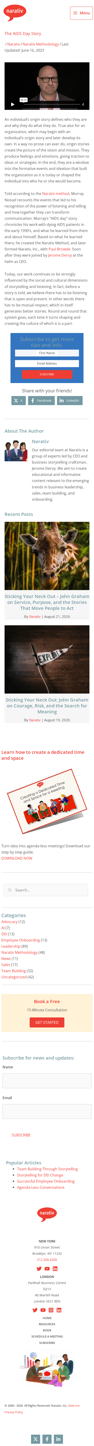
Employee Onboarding (20, 940)
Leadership (11, 946)
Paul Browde (59, 249)
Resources (47, 1324)
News (6, 958)
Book (47, 1330)
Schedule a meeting (47, 1336)
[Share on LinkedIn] (58, 1439)
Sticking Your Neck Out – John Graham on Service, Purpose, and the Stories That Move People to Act (47, 602)
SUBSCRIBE (47, 374)
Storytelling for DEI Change (40, 1175)
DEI (4, 933)
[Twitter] (35, 1310)
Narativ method (55, 193)
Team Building (13, 970)
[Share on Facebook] (47, 1439)
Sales (5, 964)
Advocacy (9, 921)
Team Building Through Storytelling (47, 1168)
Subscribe (47, 1343)
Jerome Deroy (60, 255)
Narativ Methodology (41, 44)
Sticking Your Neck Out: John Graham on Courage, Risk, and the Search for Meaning (47, 706)
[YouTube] (47, 1268)
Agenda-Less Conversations (41, 1187)
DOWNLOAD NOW (16, 858)
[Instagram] (51, 1310)
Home (47, 1318)
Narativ (13, 44)
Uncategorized (14, 976)
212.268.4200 (47, 1259)
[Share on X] (35, 1439)
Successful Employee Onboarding (46, 1181)
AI (3, 927)
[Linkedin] (55, 1268)
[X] (39, 1268)
